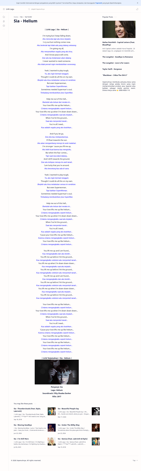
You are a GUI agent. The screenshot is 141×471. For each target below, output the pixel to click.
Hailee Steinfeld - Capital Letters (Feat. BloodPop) (118, 43)
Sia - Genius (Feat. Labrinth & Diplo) (72, 439)
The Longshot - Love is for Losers (115, 63)
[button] (137, 9)
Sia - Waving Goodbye (23, 425)
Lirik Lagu (10, 9)
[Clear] (62, 9)
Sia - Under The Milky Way (69, 425)
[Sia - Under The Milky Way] (96, 428)
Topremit (98, 3)
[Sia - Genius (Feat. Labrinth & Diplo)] (96, 441)
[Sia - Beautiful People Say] (96, 411)
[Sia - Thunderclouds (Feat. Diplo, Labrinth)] (52, 411)
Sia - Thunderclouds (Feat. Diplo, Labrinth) (27, 409)
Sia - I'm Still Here (21, 439)
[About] (4, 21)
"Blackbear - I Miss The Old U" (114, 75)
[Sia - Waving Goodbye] (52, 428)
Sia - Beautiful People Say (68, 408)
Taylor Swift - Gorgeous (112, 69)
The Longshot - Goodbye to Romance (117, 57)
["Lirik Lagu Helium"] (57, 372)
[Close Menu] (137, 3)
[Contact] (4, 25)
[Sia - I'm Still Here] (52, 441)
